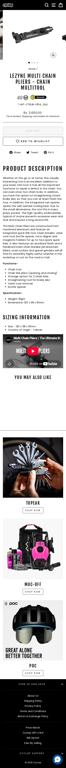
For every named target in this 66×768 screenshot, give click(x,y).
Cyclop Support (32, 753)
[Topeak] (33, 467)
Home (32, 69)
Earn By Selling (33, 743)
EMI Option (33, 738)
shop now (33, 673)
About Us (33, 695)
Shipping (27, 116)
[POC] (33, 630)
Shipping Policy (33, 701)
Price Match (33, 727)
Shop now (33, 510)
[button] (57, 759)
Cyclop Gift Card (33, 732)
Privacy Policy (33, 706)
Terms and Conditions (33, 711)
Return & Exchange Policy (33, 716)
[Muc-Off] (33, 549)
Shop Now (33, 591)
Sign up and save (32, 684)
